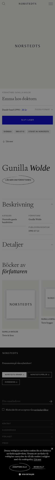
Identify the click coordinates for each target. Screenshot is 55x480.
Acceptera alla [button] (20, 467)
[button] (27, 474)
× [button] (52, 449)
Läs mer (37, 459)
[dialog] (27, 240)
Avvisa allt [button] (39, 467)
